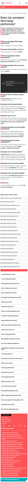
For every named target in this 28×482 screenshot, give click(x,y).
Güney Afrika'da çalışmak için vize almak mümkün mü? (14, 468)
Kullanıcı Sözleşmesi (6, 419)
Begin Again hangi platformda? (8, 223)
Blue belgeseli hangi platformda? (9, 237)
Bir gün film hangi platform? (8, 201)
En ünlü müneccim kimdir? (8, 459)
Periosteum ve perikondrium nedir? (10, 473)
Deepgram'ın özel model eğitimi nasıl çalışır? (12, 470)
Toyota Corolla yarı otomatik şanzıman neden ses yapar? (13, 438)
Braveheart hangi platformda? (8, 245)
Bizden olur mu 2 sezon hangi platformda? (11, 198)
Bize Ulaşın (4, 423)
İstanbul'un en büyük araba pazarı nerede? (11, 436)
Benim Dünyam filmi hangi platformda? (10, 212)
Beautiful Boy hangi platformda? (9, 227)
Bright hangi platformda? (7, 248)
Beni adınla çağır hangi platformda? (9, 216)
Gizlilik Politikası (5, 417)
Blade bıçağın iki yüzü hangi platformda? (11, 234)
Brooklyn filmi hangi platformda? (9, 255)
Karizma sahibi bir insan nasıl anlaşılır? (10, 471)
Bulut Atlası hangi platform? (8, 259)
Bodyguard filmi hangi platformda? (9, 241)
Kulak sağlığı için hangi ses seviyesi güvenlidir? (12, 442)
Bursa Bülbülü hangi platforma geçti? (10, 263)
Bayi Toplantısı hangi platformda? (9, 230)
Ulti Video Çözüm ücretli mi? (8, 466)
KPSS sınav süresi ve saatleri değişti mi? (11, 434)
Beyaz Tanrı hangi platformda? (8, 209)
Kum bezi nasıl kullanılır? (7, 464)
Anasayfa (3, 7)
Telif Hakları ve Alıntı (6, 421)
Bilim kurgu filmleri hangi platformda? (10, 205)
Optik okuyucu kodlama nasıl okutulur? (11, 455)
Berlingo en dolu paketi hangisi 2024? (10, 475)
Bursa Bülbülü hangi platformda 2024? (10, 266)
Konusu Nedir (9, 13)
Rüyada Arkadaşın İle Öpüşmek (9, 457)
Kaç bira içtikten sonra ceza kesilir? (10, 432)
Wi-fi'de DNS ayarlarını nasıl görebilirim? (11, 460)
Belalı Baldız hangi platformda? (8, 219)
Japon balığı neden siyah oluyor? (9, 440)
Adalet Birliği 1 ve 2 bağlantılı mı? (9, 450)
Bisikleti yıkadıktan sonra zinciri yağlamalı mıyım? (13, 448)
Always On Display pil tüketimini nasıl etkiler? (12, 446)
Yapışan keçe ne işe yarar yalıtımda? (10, 451)
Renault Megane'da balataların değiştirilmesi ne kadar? (14, 453)
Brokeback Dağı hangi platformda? (9, 252)
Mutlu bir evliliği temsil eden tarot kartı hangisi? (12, 444)
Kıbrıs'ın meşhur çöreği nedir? (9, 462)
